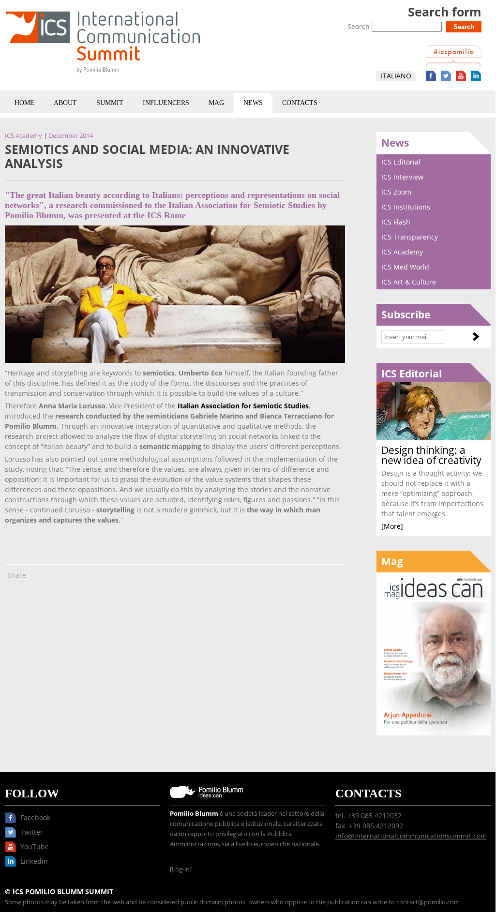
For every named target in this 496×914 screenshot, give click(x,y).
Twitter (446, 76)
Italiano (396, 75)
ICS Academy (23, 136)
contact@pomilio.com (428, 902)
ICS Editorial (401, 161)
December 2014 (70, 136)
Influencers (166, 102)
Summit (109, 102)
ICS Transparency (409, 236)
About (65, 102)
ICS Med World (405, 266)
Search (359, 26)
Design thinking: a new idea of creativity (431, 455)
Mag (216, 102)
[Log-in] (181, 869)
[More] (392, 526)
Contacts (299, 102)
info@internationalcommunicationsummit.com (411, 835)
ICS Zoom (396, 191)
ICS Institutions (405, 206)
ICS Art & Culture (408, 281)
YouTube (461, 76)
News (253, 102)
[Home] (103, 74)
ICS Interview (402, 176)
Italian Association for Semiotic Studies (243, 405)
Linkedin (476, 76)
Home (24, 102)
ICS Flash (395, 221)
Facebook (431, 76)
